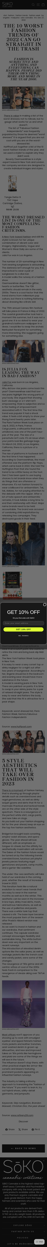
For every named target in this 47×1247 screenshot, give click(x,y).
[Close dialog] (45, 604)
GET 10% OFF (23, 629)
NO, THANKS (23, 635)
